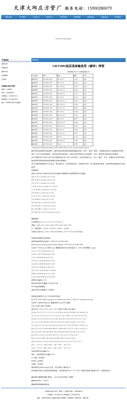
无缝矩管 (5, 68)
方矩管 (4, 79)
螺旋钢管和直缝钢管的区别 (40, 384)
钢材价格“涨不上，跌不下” (40, 380)
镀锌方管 (5, 64)
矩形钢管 (5, 75)
